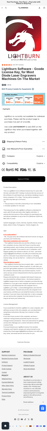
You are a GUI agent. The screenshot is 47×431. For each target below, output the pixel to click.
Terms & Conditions (8, 392)
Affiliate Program (29, 365)
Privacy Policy (6, 396)
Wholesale (27, 358)
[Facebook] (15, 419)
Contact (4, 372)
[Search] (6, 7)
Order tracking (6, 369)
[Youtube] (22, 419)
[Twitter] (28, 419)
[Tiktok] (25, 419)
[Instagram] (18, 419)
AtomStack (26, 410)
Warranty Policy (7, 389)
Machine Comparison (9, 355)
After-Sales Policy (8, 385)
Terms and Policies (23, 414)
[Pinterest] (32, 419)
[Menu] (2, 8)
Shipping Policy (7, 379)
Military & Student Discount (32, 355)
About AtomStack (29, 369)
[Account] (39, 7)
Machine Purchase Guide (10, 358)
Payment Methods (8, 382)
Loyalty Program (29, 362)
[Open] (5, 425)
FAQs (3, 399)
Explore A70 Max (23, 179)
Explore (40, 156)
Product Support (7, 365)
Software (5, 362)
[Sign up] (43, 402)
